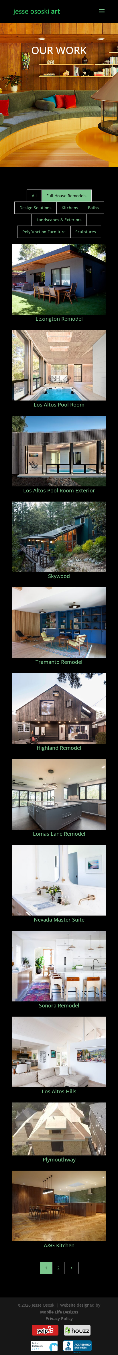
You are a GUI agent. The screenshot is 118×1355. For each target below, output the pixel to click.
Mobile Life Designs (59, 1312)
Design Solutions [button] (35, 207)
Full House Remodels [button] (66, 195)
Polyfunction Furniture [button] (44, 231)
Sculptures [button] (85, 231)
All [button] (34, 195)
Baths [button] (93, 207)
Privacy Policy (59, 1318)
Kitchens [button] (70, 207)
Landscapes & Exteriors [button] (59, 219)
